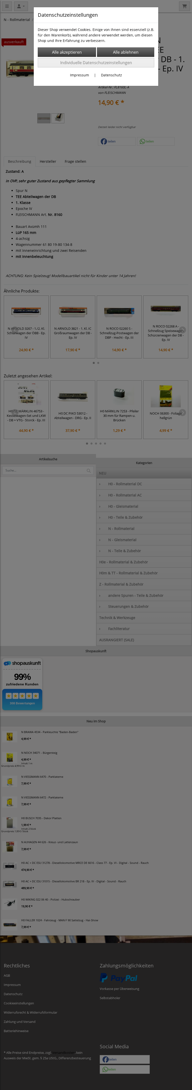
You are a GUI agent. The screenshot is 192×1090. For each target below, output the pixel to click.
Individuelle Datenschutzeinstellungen (96, 62)
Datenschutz (111, 75)
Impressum (79, 75)
